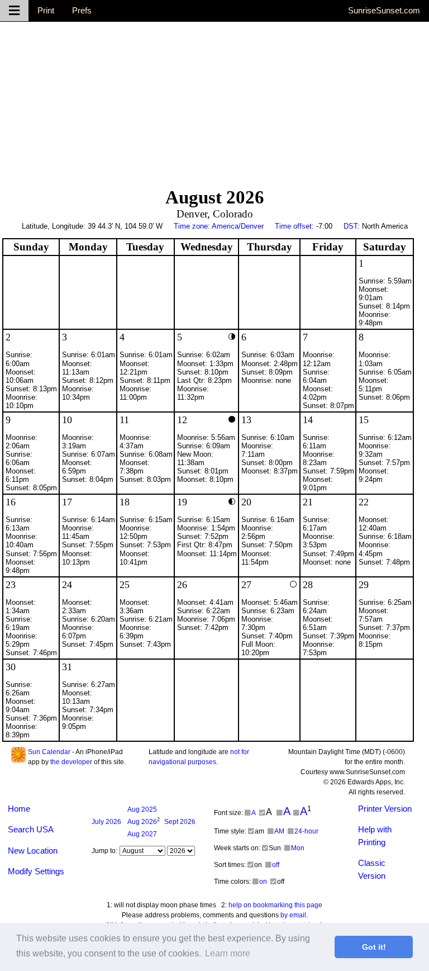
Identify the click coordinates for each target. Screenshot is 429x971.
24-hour (306, 831)
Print (45, 10)
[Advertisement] (214, 100)
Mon (297, 848)
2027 (142, 834)
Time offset (293, 226)
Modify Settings (36, 871)
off (275, 865)
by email (293, 915)
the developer (71, 762)
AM (279, 831)
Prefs (82, 10)
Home (19, 808)
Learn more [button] (227, 953)
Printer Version (385, 808)
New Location (33, 850)
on (263, 881)
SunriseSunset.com (384, 10)
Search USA (31, 829)
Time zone (191, 226)
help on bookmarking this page (275, 905)
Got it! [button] (374, 946)
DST (351, 226)
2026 (106, 822)
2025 (142, 809)
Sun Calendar (49, 752)
